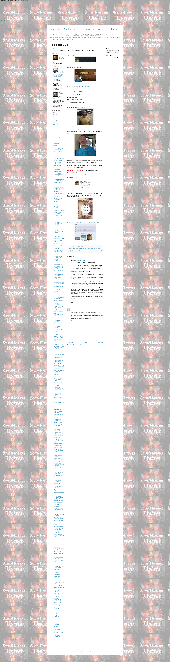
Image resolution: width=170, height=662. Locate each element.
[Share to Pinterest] (82, 246)
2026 (54, 112)
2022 (54, 120)
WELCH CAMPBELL (59, 506)
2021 (54, 122)
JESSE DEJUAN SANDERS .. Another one (58, 623)
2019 (54, 126)
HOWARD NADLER (59, 227)
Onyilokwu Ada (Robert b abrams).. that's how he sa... (58, 434)
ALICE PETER (57, 363)
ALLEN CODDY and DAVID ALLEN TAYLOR (59, 195)
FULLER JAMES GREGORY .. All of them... (59, 582)
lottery (99, 248)
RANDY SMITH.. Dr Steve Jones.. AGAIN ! (59, 371)
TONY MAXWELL (58, 520)
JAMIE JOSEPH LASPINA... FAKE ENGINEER (59, 566)
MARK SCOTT (57, 437)
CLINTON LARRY (58, 351)
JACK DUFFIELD (58, 551)
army (80, 248)
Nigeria (74, 250)
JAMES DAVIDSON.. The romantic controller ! (59, 480)
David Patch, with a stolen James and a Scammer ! (58, 384)
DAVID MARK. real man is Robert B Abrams (58, 251)
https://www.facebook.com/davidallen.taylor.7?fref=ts (80, 86)
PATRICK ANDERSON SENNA (57, 320)
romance (77, 250)
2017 (54, 131)
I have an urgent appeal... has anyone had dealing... (59, 548)
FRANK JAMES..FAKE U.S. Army (59, 333)
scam (81, 250)
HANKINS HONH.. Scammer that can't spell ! (58, 509)
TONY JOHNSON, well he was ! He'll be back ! (58, 399)
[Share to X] (80, 246)
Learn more (2, 20)
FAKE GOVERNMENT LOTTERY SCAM (58, 148)
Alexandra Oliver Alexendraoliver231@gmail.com (59, 174)
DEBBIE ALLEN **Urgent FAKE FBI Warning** (59, 247)
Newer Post (70, 342)
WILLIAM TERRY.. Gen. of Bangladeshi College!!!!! (59, 535)
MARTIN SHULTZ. (58, 500)
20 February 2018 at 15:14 (82, 260)
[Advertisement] (40, 10)
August (56, 143)
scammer (84, 250)
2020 (54, 124)
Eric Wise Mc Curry (58, 243)
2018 (54, 129)
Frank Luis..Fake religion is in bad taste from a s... (58, 279)
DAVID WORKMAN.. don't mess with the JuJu (59, 379)
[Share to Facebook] (81, 246)
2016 (54, 133)
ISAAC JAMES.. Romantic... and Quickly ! (58, 571)
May (55, 641)
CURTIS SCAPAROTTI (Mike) (58, 203)
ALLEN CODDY (58, 541)
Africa (74, 248)
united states (99, 250)
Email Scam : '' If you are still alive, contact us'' (59, 292)
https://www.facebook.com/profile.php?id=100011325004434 (82, 174)
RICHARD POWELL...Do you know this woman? (59, 595)
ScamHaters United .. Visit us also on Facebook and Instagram (84, 29)
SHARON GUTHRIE (59, 492)
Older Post (100, 342)
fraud (86, 248)
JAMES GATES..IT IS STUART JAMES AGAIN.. (59, 347)
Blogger (91, 651)
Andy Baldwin (57, 574)
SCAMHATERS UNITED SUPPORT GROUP (59, 514)
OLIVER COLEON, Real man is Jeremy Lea (58, 562)
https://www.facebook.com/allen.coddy (76, 66)
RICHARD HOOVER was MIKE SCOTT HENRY (59, 367)
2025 (54, 114)
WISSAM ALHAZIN (59, 422)
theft (95, 250)
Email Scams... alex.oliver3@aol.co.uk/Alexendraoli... (59, 297)
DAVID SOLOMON (58, 545)
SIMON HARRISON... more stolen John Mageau (59, 599)
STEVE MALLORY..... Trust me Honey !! (59, 616)
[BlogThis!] (79, 246)
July (55, 145)
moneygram (70, 250)
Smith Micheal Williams (59, 238)
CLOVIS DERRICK (58, 329)
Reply (72, 304)
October (56, 139)
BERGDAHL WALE (58, 165)
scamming (92, 250)
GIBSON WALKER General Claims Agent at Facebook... (59, 308)
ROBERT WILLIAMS (59, 311)
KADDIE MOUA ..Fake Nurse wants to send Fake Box (58, 184)
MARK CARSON (58, 543)
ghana (89, 248)
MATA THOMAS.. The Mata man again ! (59, 354)
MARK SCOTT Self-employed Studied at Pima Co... (59, 440)
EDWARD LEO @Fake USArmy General (58, 261)
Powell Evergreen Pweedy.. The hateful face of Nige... (59, 460)
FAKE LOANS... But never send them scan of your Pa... (59, 283)
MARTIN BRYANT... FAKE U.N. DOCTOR (59, 429)
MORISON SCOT (58, 191)
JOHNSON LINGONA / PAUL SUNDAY (59, 472)
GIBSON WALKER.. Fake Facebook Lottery (59, 455)
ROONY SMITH (58, 160)
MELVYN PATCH (58, 447)
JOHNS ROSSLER (58, 526)
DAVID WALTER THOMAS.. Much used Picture (58, 604)
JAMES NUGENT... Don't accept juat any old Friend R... (59, 188)
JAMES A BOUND (58, 620)
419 (71, 248)
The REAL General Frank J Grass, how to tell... (58, 267)
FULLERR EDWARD (59, 538)
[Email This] (77, 246)
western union (70, 251)
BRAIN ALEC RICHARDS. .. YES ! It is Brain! (59, 274)
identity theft (93, 248)
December (56, 134)
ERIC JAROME (57, 171)
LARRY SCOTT (58, 407)
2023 (54, 118)
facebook (83, 248)
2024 (54, 116)
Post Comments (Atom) (78, 344)
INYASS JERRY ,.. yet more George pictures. (59, 404)
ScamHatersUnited (75, 309)
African (77, 248)
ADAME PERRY (58, 155)
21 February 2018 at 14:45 (86, 309)
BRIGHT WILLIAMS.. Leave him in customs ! (59, 256)
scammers (88, 250)
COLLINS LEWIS (58, 264)
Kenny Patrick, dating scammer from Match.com (58, 419)
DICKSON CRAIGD (59, 270)
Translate (116, 52)
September (56, 141)
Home (85, 342)
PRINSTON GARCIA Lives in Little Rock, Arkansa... (59, 450)
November (56, 137)
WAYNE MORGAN (58, 219)
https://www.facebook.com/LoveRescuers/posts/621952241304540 (83, 222)
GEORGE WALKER (58, 585)
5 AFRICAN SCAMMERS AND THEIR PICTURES (59, 388)
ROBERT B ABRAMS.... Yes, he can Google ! (59, 609)
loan (96, 248)
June (55, 639)
